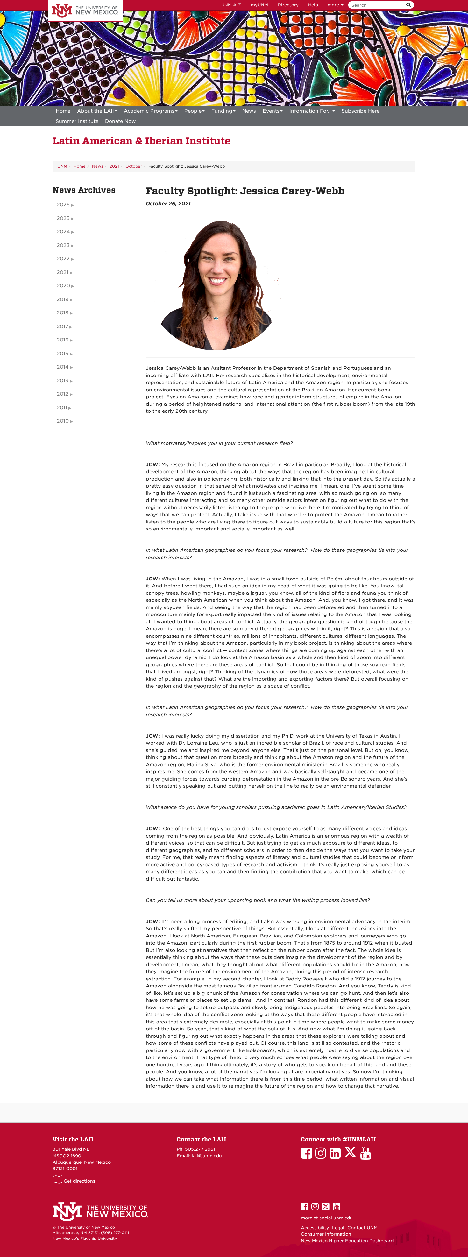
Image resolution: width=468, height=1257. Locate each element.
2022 (63, 259)
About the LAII (95, 111)
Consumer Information (326, 1234)
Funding (221, 111)
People (193, 111)
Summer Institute (77, 121)
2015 (62, 353)
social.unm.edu (336, 1217)
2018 (62, 313)
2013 (62, 380)
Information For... (310, 111)
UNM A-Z (231, 5)
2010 (63, 421)
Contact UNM (362, 1227)
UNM (62, 166)
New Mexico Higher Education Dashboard (347, 1240)
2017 (62, 326)
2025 (63, 218)
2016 (62, 340)
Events (271, 111)
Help (313, 5)
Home (63, 111)
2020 (63, 286)
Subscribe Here (360, 111)
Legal (338, 1227)
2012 (62, 394)
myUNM (259, 5)
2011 (62, 408)
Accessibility (315, 1227)
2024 (63, 232)
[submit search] (408, 5)
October (133, 166)
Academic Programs (149, 111)
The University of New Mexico (85, 11)
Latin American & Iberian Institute (141, 141)
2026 (63, 204)
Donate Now (120, 121)
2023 (63, 245)
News (249, 111)
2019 (62, 299)
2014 (63, 367)
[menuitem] (63, 111)
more (334, 5)
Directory (288, 5)
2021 (114, 166)
